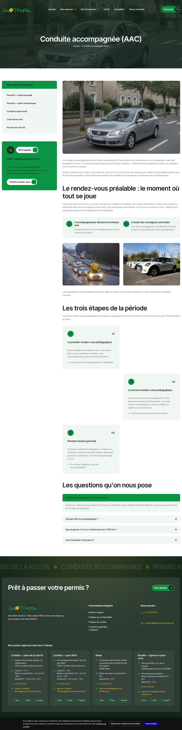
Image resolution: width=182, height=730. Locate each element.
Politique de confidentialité (100, 617)
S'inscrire (168, 9)
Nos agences (66, 9)
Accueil (52, 9)
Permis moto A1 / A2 (16, 127)
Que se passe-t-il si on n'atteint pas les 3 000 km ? (91, 529)
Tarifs (107, 9)
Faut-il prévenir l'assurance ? (79, 540)
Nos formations (88, 9)
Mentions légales (96, 612)
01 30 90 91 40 (105, 684)
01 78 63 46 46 (63, 684)
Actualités (119, 9)
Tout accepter (151, 724)
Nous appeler (25, 150)
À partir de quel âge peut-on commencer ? (86, 497)
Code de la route (15, 119)
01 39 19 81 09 (151, 612)
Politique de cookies (97, 622)
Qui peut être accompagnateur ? (81, 519)
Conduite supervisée (17, 111)
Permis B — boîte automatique (21, 103)
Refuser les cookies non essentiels (125, 724)
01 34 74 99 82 (147, 687)
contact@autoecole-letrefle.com (159, 623)
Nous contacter (137, 9)
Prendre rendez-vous (19, 182)
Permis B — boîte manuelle (19, 95)
